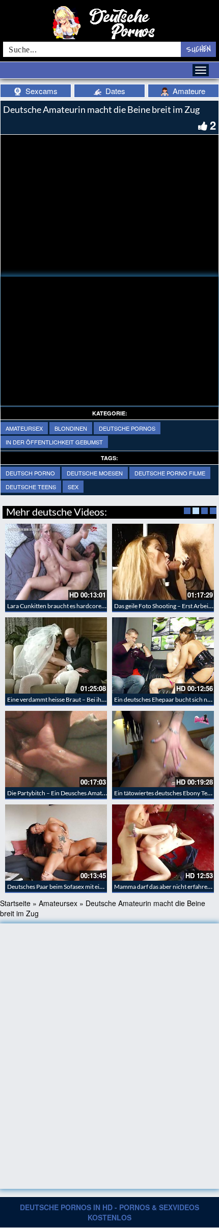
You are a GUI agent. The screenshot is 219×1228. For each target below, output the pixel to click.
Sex (73, 487)
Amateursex (24, 428)
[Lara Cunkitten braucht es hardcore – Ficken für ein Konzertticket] (56, 562)
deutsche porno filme (169, 473)
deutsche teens (31, 487)
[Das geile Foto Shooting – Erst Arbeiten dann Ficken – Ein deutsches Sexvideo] (163, 562)
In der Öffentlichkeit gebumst (54, 442)
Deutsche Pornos (127, 428)
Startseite (15, 903)
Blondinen (70, 428)
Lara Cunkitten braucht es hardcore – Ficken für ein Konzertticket (94, 606)
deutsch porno (30, 473)
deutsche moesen (95, 473)
